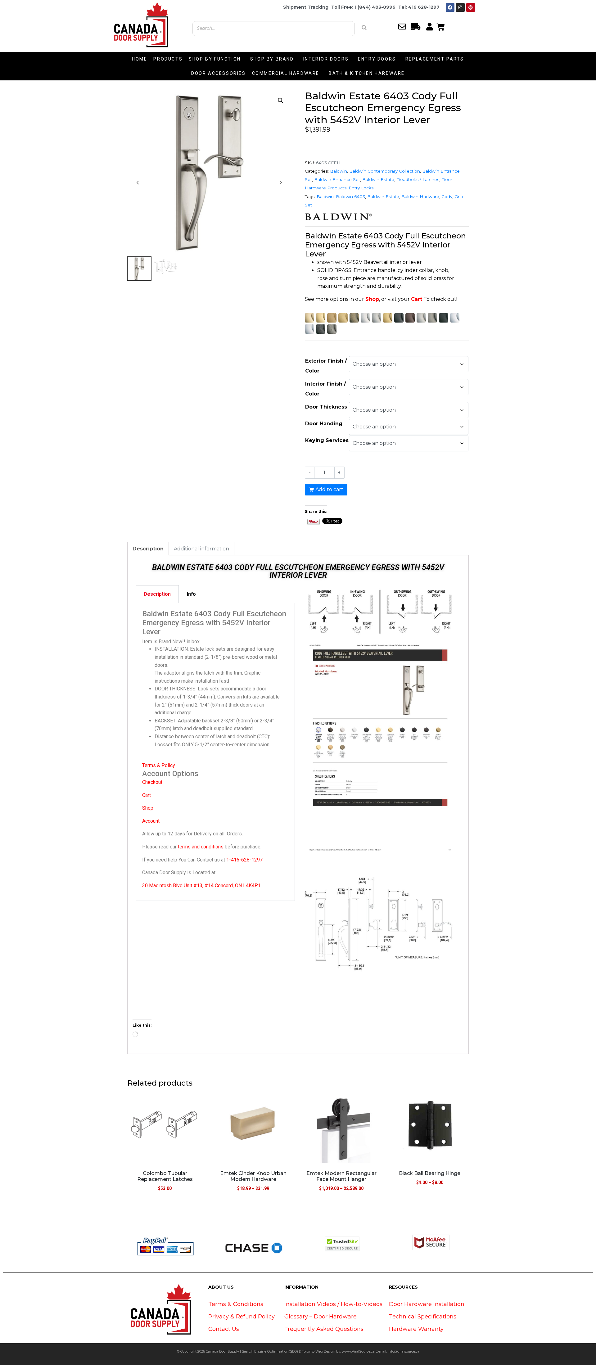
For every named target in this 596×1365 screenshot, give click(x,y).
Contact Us (223, 1329)
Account (151, 821)
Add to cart (329, 489)
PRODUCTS (168, 58)
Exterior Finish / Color (326, 366)
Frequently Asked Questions (323, 1329)
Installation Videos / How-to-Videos (333, 1304)
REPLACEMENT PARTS (434, 58)
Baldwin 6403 (350, 196)
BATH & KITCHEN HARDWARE (367, 73)
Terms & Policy (158, 765)
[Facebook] (450, 7)
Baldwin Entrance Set (337, 179)
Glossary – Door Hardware (320, 1316)
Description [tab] (148, 549)
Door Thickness (326, 407)
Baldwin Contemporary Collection (384, 171)
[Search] (364, 27)
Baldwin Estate (378, 179)
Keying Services (327, 440)
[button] (280, 100)
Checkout (152, 782)
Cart (416, 299)
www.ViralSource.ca (358, 1351)
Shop (372, 299)
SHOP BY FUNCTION (215, 58)
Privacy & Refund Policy (241, 1316)
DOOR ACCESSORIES (218, 73)
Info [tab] (191, 594)
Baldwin (338, 171)
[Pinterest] (470, 7)
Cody (446, 196)
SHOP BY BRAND (272, 58)
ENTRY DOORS (377, 58)
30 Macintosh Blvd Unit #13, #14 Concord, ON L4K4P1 (201, 885)
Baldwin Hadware (420, 196)
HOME (139, 58)
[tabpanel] (215, 752)
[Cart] (440, 26)
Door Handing (323, 424)
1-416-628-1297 (244, 860)
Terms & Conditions (235, 1304)
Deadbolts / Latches (417, 179)
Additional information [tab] (201, 549)
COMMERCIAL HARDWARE (285, 73)
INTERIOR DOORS (326, 58)
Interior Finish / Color (325, 389)
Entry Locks (361, 187)
